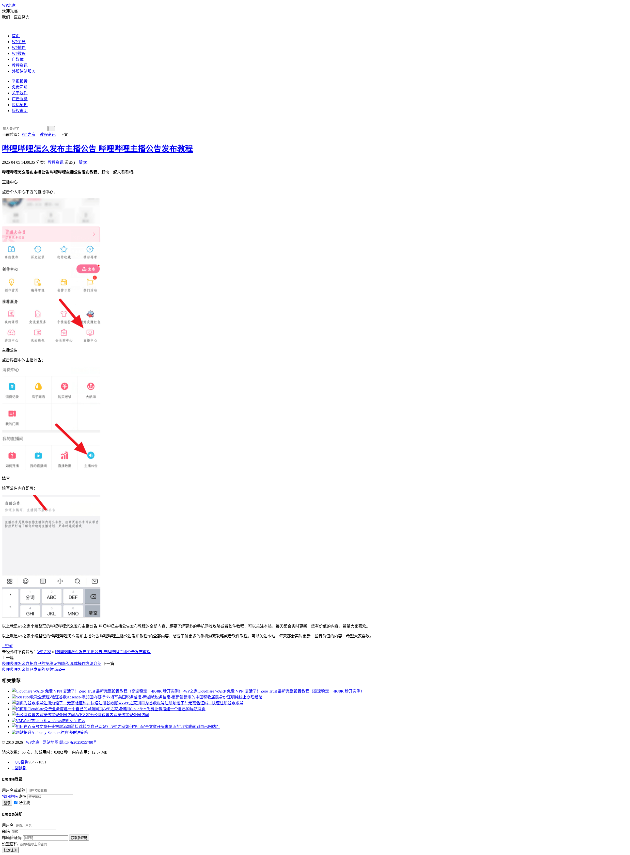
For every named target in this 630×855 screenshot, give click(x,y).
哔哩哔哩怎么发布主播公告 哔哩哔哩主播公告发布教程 (97, 148)
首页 (16, 36)
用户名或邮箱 (14, 790)
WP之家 (9, 5)
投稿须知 (20, 105)
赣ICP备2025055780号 (78, 742)
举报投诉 (20, 81)
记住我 (24, 803)
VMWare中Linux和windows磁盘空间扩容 (50, 721)
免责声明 (20, 87)
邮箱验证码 (12, 838)
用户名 (8, 825)
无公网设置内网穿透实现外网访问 (119, 715)
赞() (81, 162)
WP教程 (19, 53)
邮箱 (6, 831)
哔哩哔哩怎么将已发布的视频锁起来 (33, 669)
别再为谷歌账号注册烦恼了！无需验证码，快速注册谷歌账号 (190, 703)
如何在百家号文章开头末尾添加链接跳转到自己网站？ (172, 727)
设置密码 (10, 844)
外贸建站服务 (23, 71)
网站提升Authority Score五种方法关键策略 (52, 732)
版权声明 (20, 111)
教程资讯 (20, 65)
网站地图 (50, 742)
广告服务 (20, 99)
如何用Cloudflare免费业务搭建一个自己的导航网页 (161, 709)
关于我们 (20, 93)
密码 (23, 796)
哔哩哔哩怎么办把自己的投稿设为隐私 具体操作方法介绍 (51, 663)
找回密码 (10, 796)
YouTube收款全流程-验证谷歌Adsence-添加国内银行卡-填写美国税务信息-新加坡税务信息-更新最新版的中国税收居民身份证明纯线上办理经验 (139, 697)
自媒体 (18, 59)
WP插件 (19, 48)
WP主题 (19, 42)
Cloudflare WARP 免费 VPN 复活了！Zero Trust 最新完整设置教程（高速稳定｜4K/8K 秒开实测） (281, 691)
